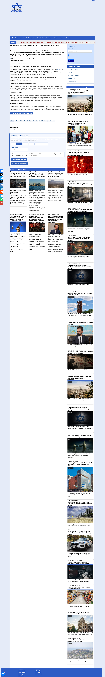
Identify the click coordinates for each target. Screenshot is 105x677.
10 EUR (19, 144)
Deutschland (18, 38)
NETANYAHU (71, 78)
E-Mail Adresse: (72, 48)
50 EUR (38, 144)
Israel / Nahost (22, 672)
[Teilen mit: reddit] (1, 192)
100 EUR (44, 144)
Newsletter (38, 670)
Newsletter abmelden (75, 57)
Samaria (59, 69)
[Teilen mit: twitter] (1, 174)
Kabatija (27, 120)
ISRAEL (70, 72)
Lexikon (56, 38)
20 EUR (25, 144)
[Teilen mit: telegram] (1, 196)
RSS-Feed (38, 672)
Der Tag (21, 674)
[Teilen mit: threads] (1, 181)
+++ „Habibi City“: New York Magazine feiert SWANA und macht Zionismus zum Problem (31, 42)
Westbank (18, 120)
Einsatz (51, 120)
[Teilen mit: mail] (1, 203)
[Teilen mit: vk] (1, 185)
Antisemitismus (48, 38)
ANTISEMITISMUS (73, 69)
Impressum (38, 674)
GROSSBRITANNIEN (73, 75)
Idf (12, 120)
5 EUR (13, 144)
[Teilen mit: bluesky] (1, 178)
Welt (42, 38)
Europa (30, 38)
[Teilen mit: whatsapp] (1, 199)
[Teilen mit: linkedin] (1, 188)
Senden (71, 61)
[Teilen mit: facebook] (1, 171)
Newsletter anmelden (75, 55)
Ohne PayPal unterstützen (19, 163)
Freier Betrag (14, 147)
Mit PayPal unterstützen (19, 159)
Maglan (34, 120)
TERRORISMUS (72, 82)
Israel (25, 38)
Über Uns (69, 38)
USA (38, 38)
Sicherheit (43, 120)
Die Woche (21, 675)
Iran (34, 38)
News (61, 38)
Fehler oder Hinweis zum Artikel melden (21, 113)
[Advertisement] (52, 24)
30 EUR (32, 144)
